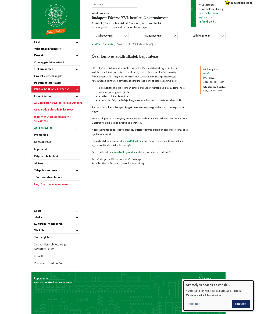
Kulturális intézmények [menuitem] (48, 223)
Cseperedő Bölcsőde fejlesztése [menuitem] (53, 109)
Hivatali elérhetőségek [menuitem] (48, 76)
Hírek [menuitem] (37, 42)
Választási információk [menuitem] (48, 48)
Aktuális (109, 44)
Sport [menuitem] (37, 210)
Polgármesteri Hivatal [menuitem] (47, 82)
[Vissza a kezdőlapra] (56, 19)
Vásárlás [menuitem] (39, 230)
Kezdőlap (96, 44)
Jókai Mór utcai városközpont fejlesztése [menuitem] (52, 119)
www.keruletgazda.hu (124, 152)
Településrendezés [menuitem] (45, 170)
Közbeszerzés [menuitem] (42, 142)
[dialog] (219, 295)
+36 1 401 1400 (208, 17)
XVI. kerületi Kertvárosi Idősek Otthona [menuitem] (57, 102)
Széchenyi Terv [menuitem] (43, 237)
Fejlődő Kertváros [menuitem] (45, 96)
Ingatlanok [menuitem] (40, 149)
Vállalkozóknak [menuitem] (201, 35)
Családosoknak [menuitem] (104, 35)
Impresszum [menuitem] (41, 278)
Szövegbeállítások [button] (241, 2)
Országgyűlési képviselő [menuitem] (49, 62)
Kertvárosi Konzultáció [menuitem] (51, 89)
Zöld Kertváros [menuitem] (43, 127)
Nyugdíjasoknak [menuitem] (153, 35)
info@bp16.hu (207, 21)
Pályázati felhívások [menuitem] (46, 156)
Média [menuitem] (38, 217)
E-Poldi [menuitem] (38, 256)
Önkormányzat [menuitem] (43, 69)
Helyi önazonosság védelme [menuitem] (51, 184)
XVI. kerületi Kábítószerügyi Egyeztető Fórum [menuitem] (50, 246)
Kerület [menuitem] (38, 55)
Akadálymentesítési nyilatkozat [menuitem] (53, 282)
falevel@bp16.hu (133, 141)
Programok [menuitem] (41, 134)
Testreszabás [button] (193, 303)
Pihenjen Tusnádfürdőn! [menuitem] (48, 263)
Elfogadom (240, 303)
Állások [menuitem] (38, 163)
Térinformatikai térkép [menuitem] (48, 177)
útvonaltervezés (208, 13)
